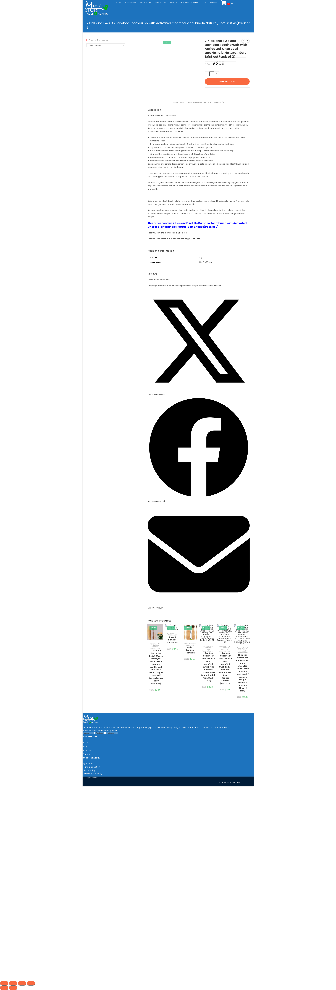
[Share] (22, 983)
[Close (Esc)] (31, 983)
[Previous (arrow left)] (4, 988)
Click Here (182, 232)
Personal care (155, 648)
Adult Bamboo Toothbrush (172, 634)
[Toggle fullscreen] (13, 983)
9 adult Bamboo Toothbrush (190, 650)
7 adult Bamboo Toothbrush (172, 640)
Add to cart (227, 81)
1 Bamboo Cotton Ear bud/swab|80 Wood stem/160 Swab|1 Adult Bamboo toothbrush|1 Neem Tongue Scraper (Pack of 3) (225, 668)
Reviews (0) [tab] (219, 102)
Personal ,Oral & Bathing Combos (155, 645)
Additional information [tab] (199, 102)
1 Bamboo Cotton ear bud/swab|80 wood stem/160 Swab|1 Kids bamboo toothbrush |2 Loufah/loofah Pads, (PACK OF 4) (208, 667)
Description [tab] (178, 102)
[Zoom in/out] (4, 983)
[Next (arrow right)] (13, 988)
